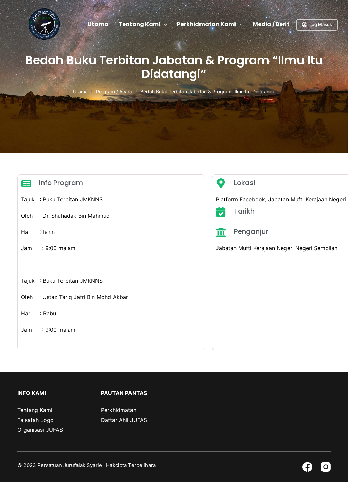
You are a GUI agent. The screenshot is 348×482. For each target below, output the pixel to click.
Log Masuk (320, 24)
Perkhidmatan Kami (206, 24)
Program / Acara (114, 91)
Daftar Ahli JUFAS (124, 419)
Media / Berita (273, 24)
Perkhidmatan (118, 410)
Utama (98, 24)
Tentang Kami (139, 24)
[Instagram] (326, 467)
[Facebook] (307, 467)
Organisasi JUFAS (40, 429)
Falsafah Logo (35, 419)
